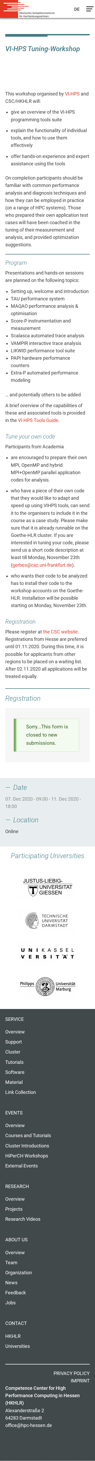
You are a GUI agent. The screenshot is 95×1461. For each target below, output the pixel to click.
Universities (17, 1346)
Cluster (12, 1052)
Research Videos (22, 1219)
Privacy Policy (72, 1373)
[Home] (29, 9)
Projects (13, 1209)
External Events (21, 1166)
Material (14, 1082)
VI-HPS (72, 94)
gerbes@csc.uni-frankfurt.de (42, 565)
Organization (18, 1272)
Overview (15, 1032)
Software (15, 1072)
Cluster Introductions (27, 1145)
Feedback (15, 1292)
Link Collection (20, 1092)
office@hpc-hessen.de (28, 1425)
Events (14, 1113)
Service (14, 1019)
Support (13, 1042)
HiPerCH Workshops (26, 1156)
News (11, 1282)
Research (17, 1186)
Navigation (89, 10)
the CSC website (60, 632)
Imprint (80, 1380)
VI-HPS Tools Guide (38, 420)
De (77, 9)
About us (16, 1239)
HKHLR (13, 1336)
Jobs (10, 1302)
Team (11, 1262)
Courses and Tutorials (28, 1135)
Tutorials (14, 1062)
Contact (16, 1323)
